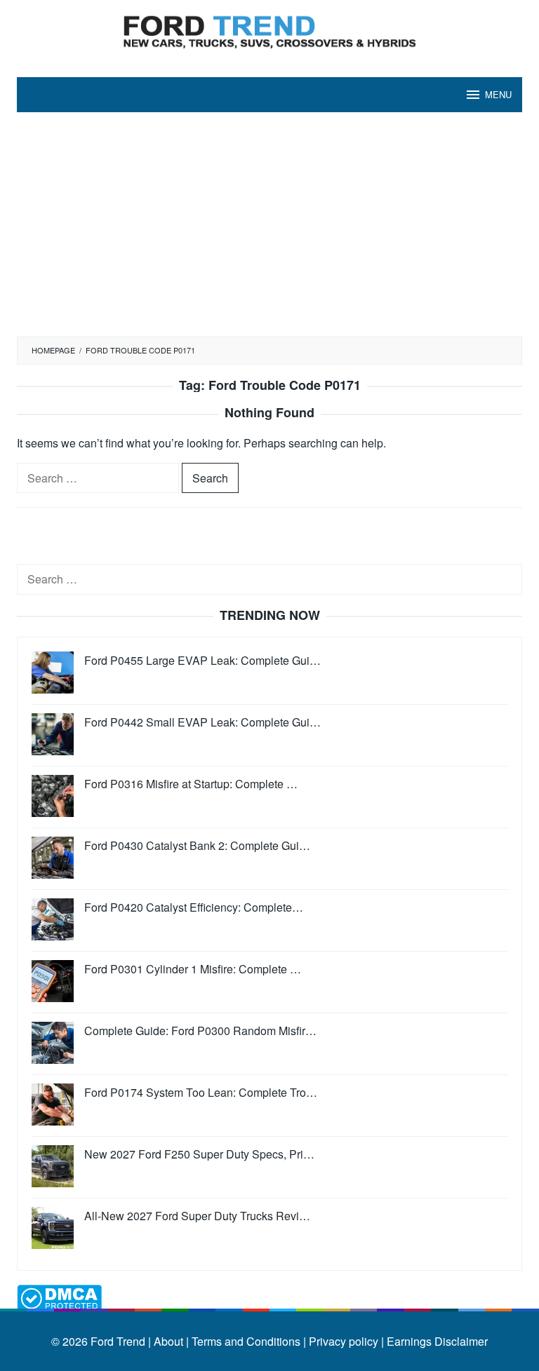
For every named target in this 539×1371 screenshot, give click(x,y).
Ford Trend (118, 1341)
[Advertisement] (269, 231)
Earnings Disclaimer (436, 1341)
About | (171, 1341)
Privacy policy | (345, 1341)
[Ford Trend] (269, 30)
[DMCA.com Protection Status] (59, 1296)
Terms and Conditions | (247, 1341)
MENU (498, 94)
